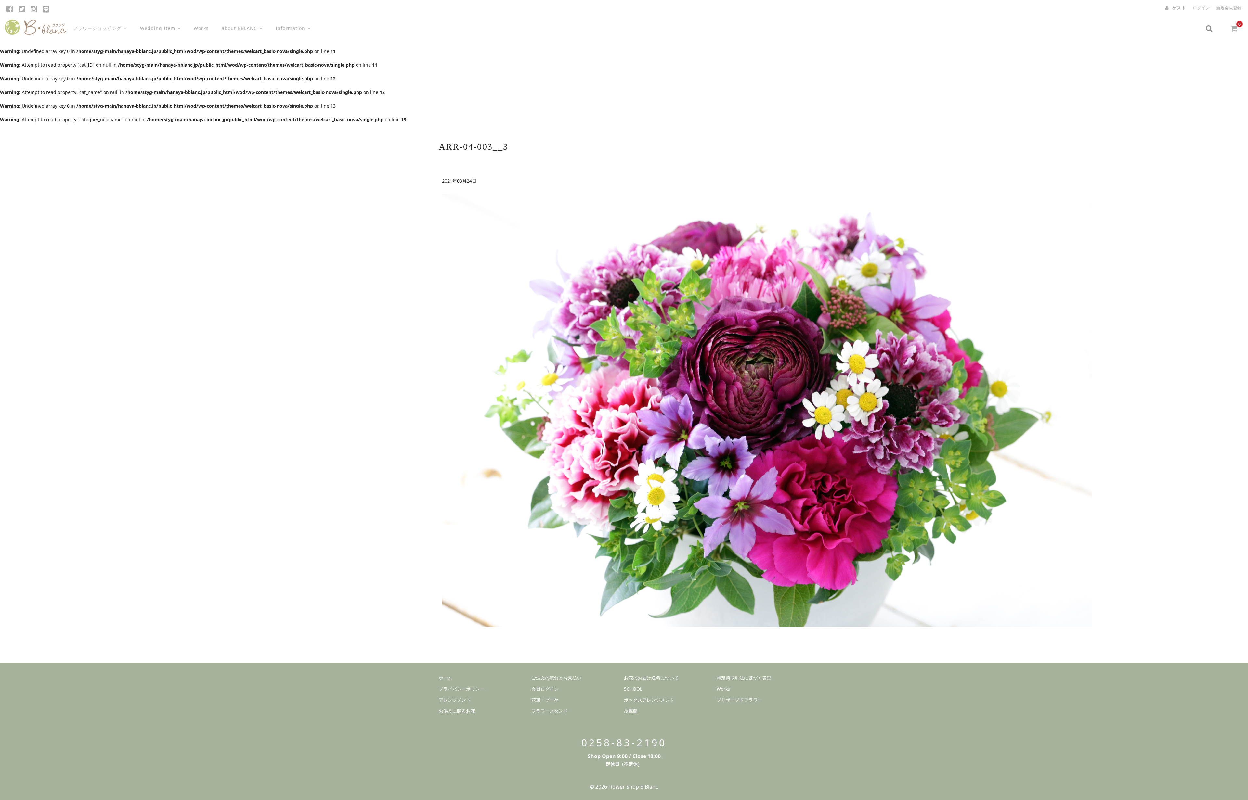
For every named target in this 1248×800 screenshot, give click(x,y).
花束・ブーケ (545, 700)
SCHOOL (633, 689)
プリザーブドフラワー (739, 700)
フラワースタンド (549, 711)
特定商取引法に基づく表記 (744, 678)
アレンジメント (455, 700)
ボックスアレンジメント (649, 700)
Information (290, 28)
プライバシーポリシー (461, 689)
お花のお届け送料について (651, 678)
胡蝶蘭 (631, 711)
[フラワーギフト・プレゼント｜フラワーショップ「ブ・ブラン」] (35, 26)
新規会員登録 (1229, 8)
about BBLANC (239, 28)
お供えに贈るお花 (457, 711)
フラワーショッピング (97, 28)
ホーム (445, 678)
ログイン (1201, 8)
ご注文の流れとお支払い (556, 678)
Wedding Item (157, 28)
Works (201, 28)
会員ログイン (545, 689)
